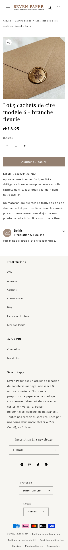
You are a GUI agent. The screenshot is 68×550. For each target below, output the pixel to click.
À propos (12, 281)
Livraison (16, 546)
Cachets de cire (23, 20)
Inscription (13, 358)
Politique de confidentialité (22, 540)
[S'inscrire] (54, 450)
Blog (10, 307)
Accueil (7, 20)
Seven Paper (22, 533)
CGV (9, 272)
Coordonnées (53, 546)
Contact (12, 289)
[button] (8, 7)
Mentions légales (34, 546)
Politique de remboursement (46, 534)
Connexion (13, 349)
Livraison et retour (18, 316)
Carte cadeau (15, 298)
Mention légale (16, 324)
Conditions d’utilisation (51, 540)
